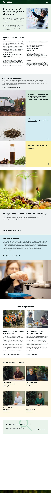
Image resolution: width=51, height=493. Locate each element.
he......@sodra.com (6, 386)
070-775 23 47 (28, 410)
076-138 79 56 (5, 410)
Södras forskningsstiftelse (11, 230)
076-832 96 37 (6, 385)
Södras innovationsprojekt (10, 87)
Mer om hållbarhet (31, 354)
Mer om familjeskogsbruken (11, 354)
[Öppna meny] (47, 2)
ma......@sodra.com (29, 386)
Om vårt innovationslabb (10, 256)
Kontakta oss (39, 430)
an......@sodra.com (6, 412)
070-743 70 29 (28, 385)
